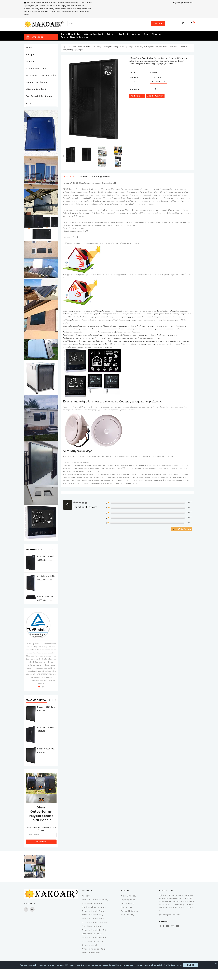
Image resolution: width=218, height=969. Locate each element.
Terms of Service (129, 911)
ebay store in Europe (92, 903)
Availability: (136, 77)
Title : (132, 81)
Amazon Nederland (91, 952)
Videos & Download (36, 89)
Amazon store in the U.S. (94, 937)
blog (146, 34)
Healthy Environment (129, 34)
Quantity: (134, 89)
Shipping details (101, 176)
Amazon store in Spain (93, 918)
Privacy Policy (127, 915)
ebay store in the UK (92, 933)
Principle (30, 54)
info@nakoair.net (171, 914)
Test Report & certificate (39, 96)
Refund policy (127, 903)
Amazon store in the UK (94, 930)
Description (69, 176)
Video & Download (93, 34)
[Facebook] (26, 909)
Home (29, 47)
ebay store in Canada (92, 926)
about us (156, 34)
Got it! (190, 965)
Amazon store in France (94, 911)
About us (86, 896)
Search (158, 23)
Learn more (176, 965)
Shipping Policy (128, 899)
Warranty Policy (128, 896)
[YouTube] (32, 909)
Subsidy (111, 34)
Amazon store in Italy (92, 915)
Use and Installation (36, 82)
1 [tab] (39, 687)
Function (30, 61)
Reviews (83, 176)
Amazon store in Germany (74, 37)
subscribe (41, 842)
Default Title (158, 81)
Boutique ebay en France (94, 907)
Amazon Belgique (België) (95, 949)
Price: (132, 72)
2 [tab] (43, 687)
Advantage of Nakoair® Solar (41, 75)
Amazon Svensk (89, 945)
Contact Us (126, 907)
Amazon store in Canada (94, 922)
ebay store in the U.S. (92, 941)
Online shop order (70, 34)
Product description (36, 68)
